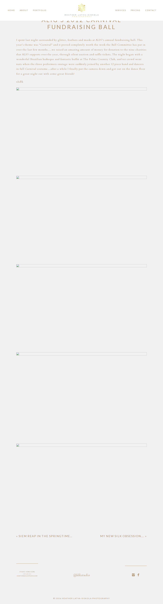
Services (120, 10)
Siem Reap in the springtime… (44, 536)
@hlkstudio (81, 575)
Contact (150, 10)
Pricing (135, 10)
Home (11, 10)
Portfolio (39, 10)
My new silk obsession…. (123, 536)
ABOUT (24, 10)
